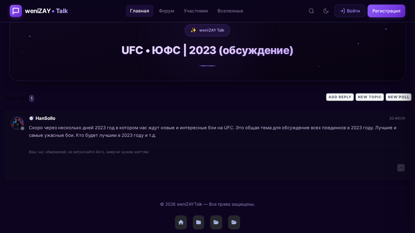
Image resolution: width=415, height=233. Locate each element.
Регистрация (386, 10)
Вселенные (230, 11)
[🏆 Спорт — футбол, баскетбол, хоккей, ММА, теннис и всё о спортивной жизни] (198, 222)
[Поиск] (311, 11)
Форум (166, 11)
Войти (353, 10)
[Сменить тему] (326, 11)
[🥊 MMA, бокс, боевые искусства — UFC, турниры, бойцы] (216, 222)
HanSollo (45, 118)
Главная (139, 11)
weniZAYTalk (207, 30)
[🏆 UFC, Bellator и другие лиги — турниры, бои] (234, 222)
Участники (196, 11)
